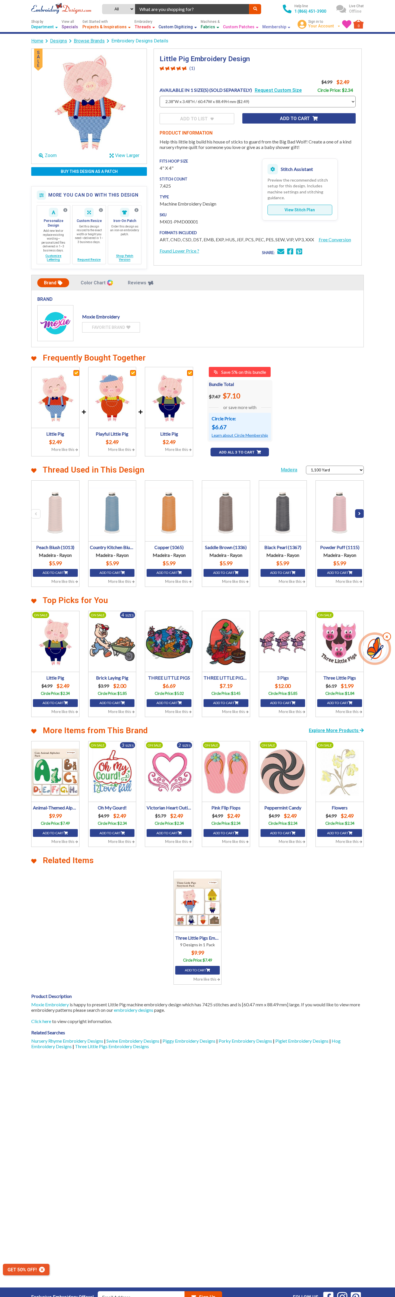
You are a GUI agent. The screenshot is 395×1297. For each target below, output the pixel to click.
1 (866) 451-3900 (310, 11)
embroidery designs (133, 1010)
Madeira (289, 470)
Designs (58, 41)
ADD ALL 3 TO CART (237, 452)
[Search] (255, 9)
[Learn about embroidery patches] (136, 210)
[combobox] (192, 9)
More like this (63, 449)
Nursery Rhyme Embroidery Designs (67, 1041)
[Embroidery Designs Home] (61, 9)
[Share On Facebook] (290, 252)
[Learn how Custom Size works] (101, 210)
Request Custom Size (278, 90)
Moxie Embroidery (50, 1004)
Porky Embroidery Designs (246, 1041)
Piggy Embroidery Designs (189, 1041)
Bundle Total (221, 384)
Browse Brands (89, 41)
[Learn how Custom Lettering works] (65, 210)
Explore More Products (334, 730)
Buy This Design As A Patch (89, 171)
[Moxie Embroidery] (55, 323)
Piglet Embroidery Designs (302, 1041)
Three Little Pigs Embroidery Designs (112, 1046)
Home (37, 41)
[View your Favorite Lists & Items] (346, 24)
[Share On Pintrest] (299, 252)
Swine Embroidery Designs (133, 1041)
